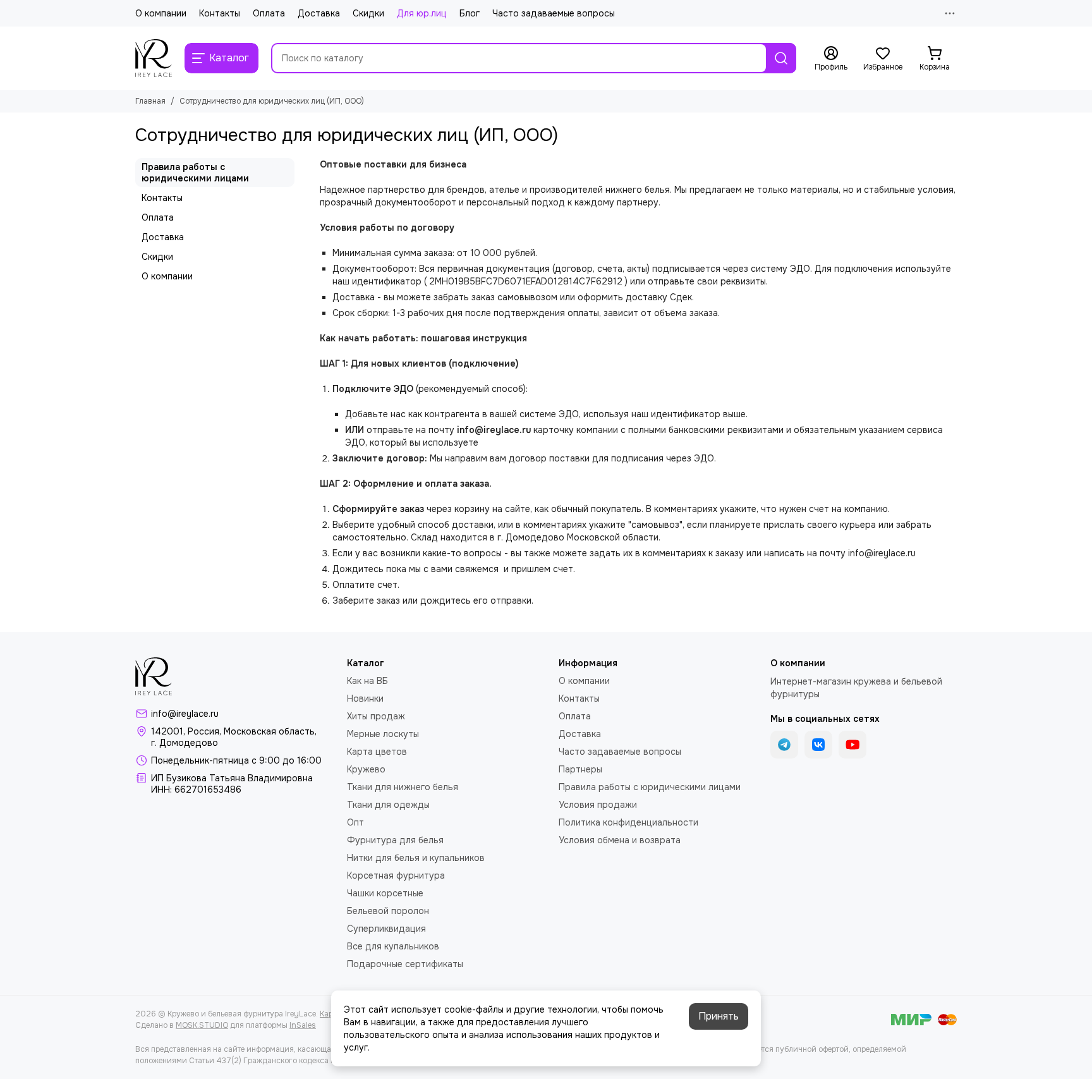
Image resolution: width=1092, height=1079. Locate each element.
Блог (469, 13)
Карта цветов (377, 751)
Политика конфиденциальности (628, 822)
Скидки (368, 13)
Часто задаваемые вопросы (553, 13)
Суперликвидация (386, 928)
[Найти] (781, 58)
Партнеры (580, 769)
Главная (150, 101)
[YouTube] (852, 745)
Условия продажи (598, 804)
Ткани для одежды (388, 804)
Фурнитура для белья (395, 840)
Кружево (366, 769)
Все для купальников (393, 946)
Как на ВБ (367, 680)
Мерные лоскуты (383, 734)
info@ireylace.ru (185, 713)
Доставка (319, 13)
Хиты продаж (376, 716)
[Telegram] (784, 745)
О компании (160, 13)
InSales (302, 1025)
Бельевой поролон (388, 911)
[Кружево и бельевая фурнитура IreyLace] (153, 58)
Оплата (269, 13)
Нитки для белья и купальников (416, 857)
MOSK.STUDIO (202, 1025)
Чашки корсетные (385, 893)
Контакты (219, 13)
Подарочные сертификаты (405, 964)
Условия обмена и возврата (620, 840)
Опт (355, 822)
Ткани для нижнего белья (402, 787)
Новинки (365, 698)
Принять (718, 1016)
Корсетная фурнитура (396, 875)
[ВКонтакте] (818, 745)
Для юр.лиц (422, 13)
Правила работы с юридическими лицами (195, 172)
